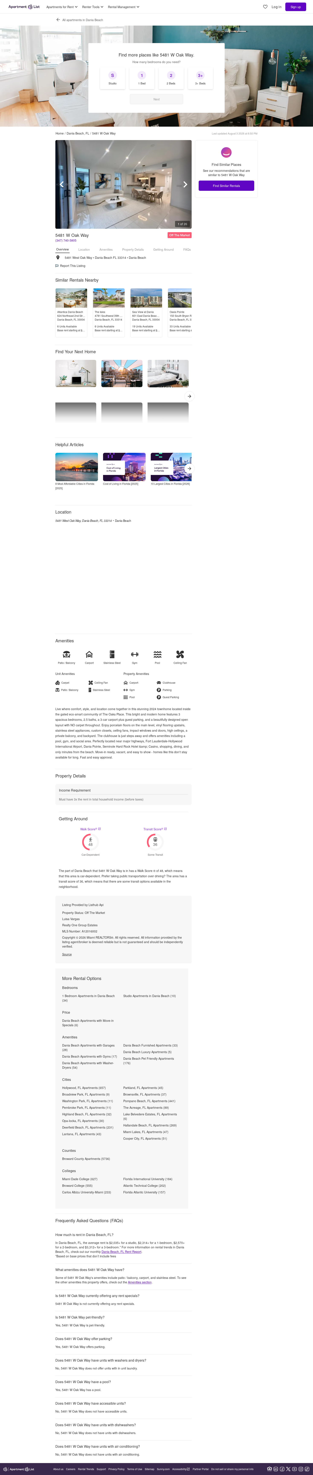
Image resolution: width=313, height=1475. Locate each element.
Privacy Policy (116, 1469)
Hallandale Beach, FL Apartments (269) (150, 1125)
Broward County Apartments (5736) (86, 1159)
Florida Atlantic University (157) (144, 1192)
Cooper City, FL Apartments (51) (145, 1138)
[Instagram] (300, 1469)
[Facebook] (282, 1469)
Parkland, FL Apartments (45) (143, 1088)
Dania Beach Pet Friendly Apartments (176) (148, 1060)
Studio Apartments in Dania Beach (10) (149, 996)
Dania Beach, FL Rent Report (121, 1251)
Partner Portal (201, 1469)
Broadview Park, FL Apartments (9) (86, 1094)
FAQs (187, 249)
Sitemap (149, 1469)
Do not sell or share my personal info (232, 1469)
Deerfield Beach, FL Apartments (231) (87, 1127)
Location (84, 249)
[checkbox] (112, 78)
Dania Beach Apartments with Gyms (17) (89, 1056)
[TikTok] (307, 1469)
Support (101, 1469)
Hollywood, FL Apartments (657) (84, 1088)
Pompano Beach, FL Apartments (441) (149, 1101)
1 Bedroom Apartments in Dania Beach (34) (88, 998)
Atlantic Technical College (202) (144, 1185)
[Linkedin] (275, 1469)
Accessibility (179, 1469)
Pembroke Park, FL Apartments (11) (86, 1107)
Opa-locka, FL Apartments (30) (83, 1121)
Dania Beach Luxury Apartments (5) (147, 1052)
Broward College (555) (77, 1185)
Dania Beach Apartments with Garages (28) (88, 1047)
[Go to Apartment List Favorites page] (265, 7)
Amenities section (140, 1282)
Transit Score (153, 829)
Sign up (296, 7)
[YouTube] (294, 1469)
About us (58, 1469)
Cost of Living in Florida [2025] (120, 483)
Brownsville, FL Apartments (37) (145, 1094)
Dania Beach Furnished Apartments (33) (150, 1045)
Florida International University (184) (147, 1179)
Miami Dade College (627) (80, 1179)
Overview (62, 249)
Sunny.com (163, 1469)
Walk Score (88, 829)
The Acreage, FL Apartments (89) (146, 1107)
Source (67, 954)
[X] (288, 1469)
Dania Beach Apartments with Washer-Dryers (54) (88, 1065)
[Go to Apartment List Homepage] (24, 7)
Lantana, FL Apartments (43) (81, 1134)
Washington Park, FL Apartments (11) (87, 1101)
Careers (70, 1469)
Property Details (133, 249)
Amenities (106, 249)
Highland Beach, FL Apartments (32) (87, 1114)
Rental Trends (86, 1469)
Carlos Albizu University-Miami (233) (86, 1192)
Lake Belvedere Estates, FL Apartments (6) (150, 1116)
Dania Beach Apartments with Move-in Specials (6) (88, 1022)
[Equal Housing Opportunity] (269, 1469)
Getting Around (163, 249)
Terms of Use (134, 1469)
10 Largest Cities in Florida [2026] (170, 483)
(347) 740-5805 (65, 240)
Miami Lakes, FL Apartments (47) (145, 1132)
